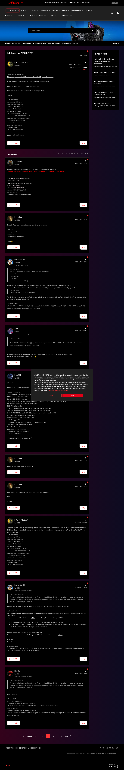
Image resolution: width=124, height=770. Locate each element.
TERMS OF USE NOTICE (73, 754)
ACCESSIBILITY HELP (34, 748)
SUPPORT (87, 3)
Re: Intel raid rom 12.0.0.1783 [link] (70, 43)
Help (112, 13)
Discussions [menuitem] (44, 10)
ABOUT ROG (10, 748)
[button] (9, 143)
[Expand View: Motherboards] (15, 15)
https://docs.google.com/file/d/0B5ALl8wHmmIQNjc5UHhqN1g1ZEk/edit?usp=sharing (30, 77)
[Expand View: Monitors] (36, 15)
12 (61, 736)
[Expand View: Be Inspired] (18, 10)
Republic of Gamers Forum (13, 43)
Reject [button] (51, 395)
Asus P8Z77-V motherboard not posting (105, 72)
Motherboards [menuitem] (9, 16)
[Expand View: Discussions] (49, 10)
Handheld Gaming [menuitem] (76, 10)
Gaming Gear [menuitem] (42, 16)
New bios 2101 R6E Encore (101, 103)
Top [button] (9, 765)
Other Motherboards (54, 43)
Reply (83, 143)
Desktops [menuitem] (55, 10)
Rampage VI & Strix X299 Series (102, 66)
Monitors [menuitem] (32, 16)
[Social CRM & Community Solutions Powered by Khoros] (113, 766)
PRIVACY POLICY (84, 754)
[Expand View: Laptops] (68, 10)
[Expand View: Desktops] (59, 10)
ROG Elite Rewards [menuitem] (67, 16)
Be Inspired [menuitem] (13, 10)
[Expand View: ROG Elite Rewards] (73, 15)
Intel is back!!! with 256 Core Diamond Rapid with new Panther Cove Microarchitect (104, 61)
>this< (37, 632)
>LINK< (33, 618)
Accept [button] (73, 395)
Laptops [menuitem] (64, 10)
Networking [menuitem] (54, 16)
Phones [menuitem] (88, 10)
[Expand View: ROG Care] (28, 10)
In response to (22, 265)
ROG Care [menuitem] (24, 10)
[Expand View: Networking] (59, 15)
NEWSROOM (23, 748)
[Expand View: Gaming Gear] (48, 15)
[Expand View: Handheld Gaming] (83, 10)
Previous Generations (39, 43)
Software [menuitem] (33, 10)
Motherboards (27, 43)
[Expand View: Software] (38, 10)
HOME (16, 748)
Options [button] (115, 43)
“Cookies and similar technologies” (58, 390)
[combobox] (62, 30)
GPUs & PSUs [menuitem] (21, 16)
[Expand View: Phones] (91, 10)
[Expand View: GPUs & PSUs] (27, 15)
